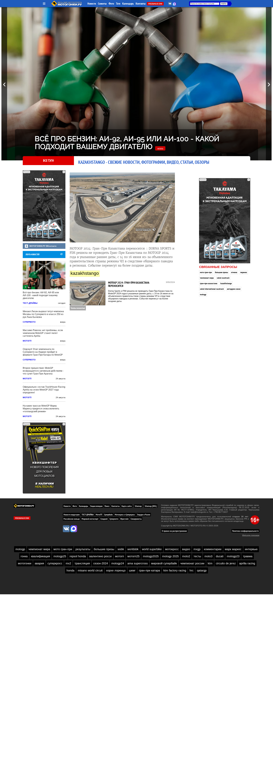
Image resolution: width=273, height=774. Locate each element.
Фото (111, 3)
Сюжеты (102, 3)
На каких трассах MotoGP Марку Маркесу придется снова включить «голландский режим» (41, 409)
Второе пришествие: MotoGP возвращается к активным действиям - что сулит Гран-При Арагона (43, 371)
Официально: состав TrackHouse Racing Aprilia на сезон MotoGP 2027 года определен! (44, 390)
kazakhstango (226, 283)
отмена (234, 272)
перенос (243, 272)
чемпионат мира (207, 277)
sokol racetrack (223, 277)
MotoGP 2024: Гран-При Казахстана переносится (128, 284)
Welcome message (250, 535)
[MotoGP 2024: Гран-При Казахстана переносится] (87, 293)
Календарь (128, 3)
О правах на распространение (174, 530)
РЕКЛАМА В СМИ (155, 3)
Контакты (141, 3)
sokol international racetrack (212, 288)
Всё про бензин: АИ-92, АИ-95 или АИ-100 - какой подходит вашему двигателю (127, 143)
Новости (91, 3)
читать (160, 148)
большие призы (221, 272)
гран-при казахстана (208, 283)
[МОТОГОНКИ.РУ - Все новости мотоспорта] (66, 6)
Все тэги (48, 161)
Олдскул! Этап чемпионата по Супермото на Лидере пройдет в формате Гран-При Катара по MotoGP (43, 352)
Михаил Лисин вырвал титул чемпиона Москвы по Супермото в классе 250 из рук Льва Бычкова (43, 314)
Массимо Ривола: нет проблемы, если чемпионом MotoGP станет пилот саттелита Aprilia (43, 333)
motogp (203, 294)
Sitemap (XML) (151, 506)
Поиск (107, 506)
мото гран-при (206, 272)
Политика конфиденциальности (245, 530)
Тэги (118, 3)
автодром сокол (233, 288)
